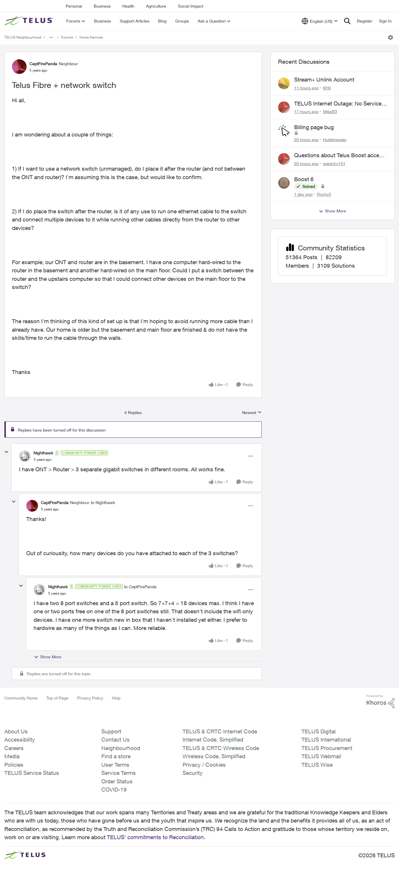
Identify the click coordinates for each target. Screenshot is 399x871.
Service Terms (118, 773)
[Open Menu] (390, 37)
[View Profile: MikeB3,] (284, 107)
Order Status (117, 781)
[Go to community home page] (29, 21)
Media (12, 756)
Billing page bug (314, 127)
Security (193, 773)
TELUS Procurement (326, 748)
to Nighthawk (103, 502)
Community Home (21, 697)
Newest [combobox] (252, 412)
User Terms (115, 764)
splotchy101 (334, 163)
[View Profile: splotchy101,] (284, 159)
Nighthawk (43, 452)
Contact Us (115, 739)
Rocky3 (324, 194)
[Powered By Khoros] (381, 701)
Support (111, 731)
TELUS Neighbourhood (22, 37)
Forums (67, 37)
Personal (74, 6)
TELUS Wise (317, 764)
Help (116, 697)
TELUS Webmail (321, 756)
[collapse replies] (6, 452)
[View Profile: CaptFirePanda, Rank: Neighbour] (19, 66)
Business (102, 6)
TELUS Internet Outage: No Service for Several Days (337, 103)
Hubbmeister (335, 139)
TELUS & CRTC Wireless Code (221, 748)
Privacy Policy (90, 697)
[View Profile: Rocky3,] (284, 183)
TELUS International (326, 739)
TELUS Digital (318, 731)
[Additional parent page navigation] (51, 37)
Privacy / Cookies (204, 764)
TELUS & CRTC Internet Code (220, 731)
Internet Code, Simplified (213, 739)
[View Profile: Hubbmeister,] (284, 131)
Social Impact (190, 6)
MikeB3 (330, 111)
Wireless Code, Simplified (214, 756)
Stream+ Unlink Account (324, 79)
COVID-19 (114, 789)
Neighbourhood (120, 748)
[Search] (347, 21)
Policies (13, 764)
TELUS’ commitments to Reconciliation (155, 837)
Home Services (91, 37)
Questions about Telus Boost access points (339, 155)
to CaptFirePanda (140, 586)
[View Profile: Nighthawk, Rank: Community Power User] (25, 456)
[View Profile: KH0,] (284, 83)
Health (128, 6)
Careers (14, 748)
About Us (16, 731)
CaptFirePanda (43, 63)
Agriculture (156, 6)
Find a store (116, 756)
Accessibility (19, 739)
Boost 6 (304, 179)
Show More (50, 656)
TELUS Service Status (31, 773)
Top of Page (57, 697)
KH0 (327, 87)
